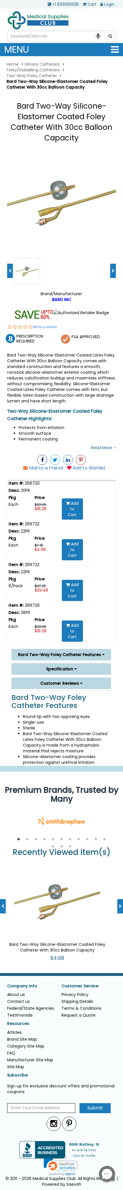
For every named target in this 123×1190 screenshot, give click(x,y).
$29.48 (41, 590)
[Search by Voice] (98, 36)
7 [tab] (70, 839)
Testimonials (20, 1015)
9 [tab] (87, 839)
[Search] (110, 36)
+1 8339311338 (65, 4)
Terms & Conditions (81, 1008)
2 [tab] (27, 839)
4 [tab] (44, 839)
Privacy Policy (74, 994)
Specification (60, 669)
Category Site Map (25, 1046)
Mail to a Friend (45, 468)
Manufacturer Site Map (30, 1060)
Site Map (15, 1067)
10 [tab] (96, 839)
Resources (18, 1023)
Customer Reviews (60, 683)
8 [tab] (79, 839)
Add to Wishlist (89, 468)
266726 (32, 605)
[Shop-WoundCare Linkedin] (68, 460)
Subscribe (17, 1075)
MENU (16, 49)
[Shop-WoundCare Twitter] (55, 460)
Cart (92, 4)
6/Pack (16, 586)
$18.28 (40, 509)
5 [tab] (53, 839)
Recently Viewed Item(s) (62, 852)
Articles (14, 1032)
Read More (102, 448)
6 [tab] (61, 839)
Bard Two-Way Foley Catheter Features (60, 654)
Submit (95, 1108)
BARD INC (61, 299)
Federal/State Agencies (30, 1008)
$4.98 (40, 549)
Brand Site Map (22, 1039)
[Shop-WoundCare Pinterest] (81, 460)
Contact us (18, 1001)
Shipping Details (77, 1001)
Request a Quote (78, 1015)
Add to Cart (73, 509)
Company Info (22, 986)
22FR (25, 531)
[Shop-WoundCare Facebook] (42, 460)
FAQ (11, 1053)
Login (109, 4)
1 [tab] (18, 839)
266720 (32, 483)
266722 (31, 524)
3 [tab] (36, 839)
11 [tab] (104, 839)
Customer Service (79, 986)
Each (13, 504)
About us (16, 994)
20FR (25, 490)
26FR (25, 612)
